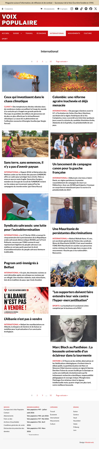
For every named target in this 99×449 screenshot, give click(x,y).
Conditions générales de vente (14, 425)
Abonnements (48, 8)
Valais (75, 424)
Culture (52, 424)
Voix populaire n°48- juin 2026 (38, 416)
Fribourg (76, 427)
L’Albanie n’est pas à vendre (23, 319)
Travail (52, 411)
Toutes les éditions (34, 434)
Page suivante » (62, 61)
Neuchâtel (76, 421)
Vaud (75, 418)
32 (51, 61)
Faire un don (8, 419)
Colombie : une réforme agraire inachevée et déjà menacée (70, 101)
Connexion (8, 8)
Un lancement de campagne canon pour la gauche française (72, 168)
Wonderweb (89, 442)
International (54, 418)
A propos (63, 8)
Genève (76, 415)
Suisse (75, 411)
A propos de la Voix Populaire (14, 409)
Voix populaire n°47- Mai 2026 (38, 419)
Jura (74, 430)
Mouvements (54, 421)
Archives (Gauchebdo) (11, 422)
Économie (53, 415)
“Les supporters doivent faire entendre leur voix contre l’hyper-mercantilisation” (73, 296)
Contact (6, 413)
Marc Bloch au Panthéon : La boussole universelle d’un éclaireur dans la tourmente (73, 351)
